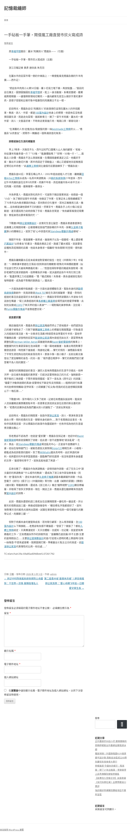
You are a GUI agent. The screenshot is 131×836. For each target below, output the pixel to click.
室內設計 (11, 493)
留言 (7, 613)
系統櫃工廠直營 (46, 300)
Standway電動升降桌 (61, 231)
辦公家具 (40, 325)
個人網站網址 (11, 677)
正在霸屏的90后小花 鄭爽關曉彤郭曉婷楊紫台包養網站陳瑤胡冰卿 (111, 745)
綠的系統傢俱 (58, 178)
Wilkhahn (45, 452)
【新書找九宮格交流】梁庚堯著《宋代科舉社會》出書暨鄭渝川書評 (110, 782)
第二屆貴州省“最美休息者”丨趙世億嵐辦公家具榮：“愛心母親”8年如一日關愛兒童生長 (64, 583)
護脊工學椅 (32, 165)
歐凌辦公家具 (42, 337)
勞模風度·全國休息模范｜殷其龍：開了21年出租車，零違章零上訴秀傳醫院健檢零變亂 (110, 769)
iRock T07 (40, 292)
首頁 (6, 20)
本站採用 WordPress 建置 (12, 829)
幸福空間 (16, 51)
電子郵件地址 (12, 664)
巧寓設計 (9, 243)
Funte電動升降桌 (15, 309)
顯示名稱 (10, 650)
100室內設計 (42, 112)
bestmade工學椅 (61, 129)
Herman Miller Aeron (26, 341)
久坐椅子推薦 (46, 476)
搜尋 (97, 718)
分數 (12, 574)
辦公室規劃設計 (28, 223)
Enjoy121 (57, 448)
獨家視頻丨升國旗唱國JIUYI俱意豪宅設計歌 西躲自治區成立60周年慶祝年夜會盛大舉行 (111, 757)
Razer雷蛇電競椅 (61, 341)
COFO (19, 305)
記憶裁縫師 (15, 8)
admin (53, 574)
